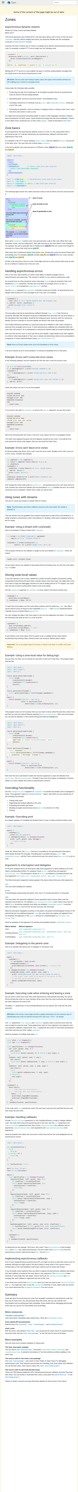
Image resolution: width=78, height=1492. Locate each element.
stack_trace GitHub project (50, 1366)
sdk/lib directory (60, 1375)
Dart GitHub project (12, 1377)
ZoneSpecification (35, 794)
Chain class (30, 1331)
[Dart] (11, 2)
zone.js (43, 121)
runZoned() (22, 1324)
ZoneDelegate (39, 1324)
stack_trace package (30, 1333)
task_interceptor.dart (24, 1350)
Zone (30, 1324)
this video (67, 121)
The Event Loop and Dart (14, 1316)
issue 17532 (50, 1017)
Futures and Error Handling (22, 42)
